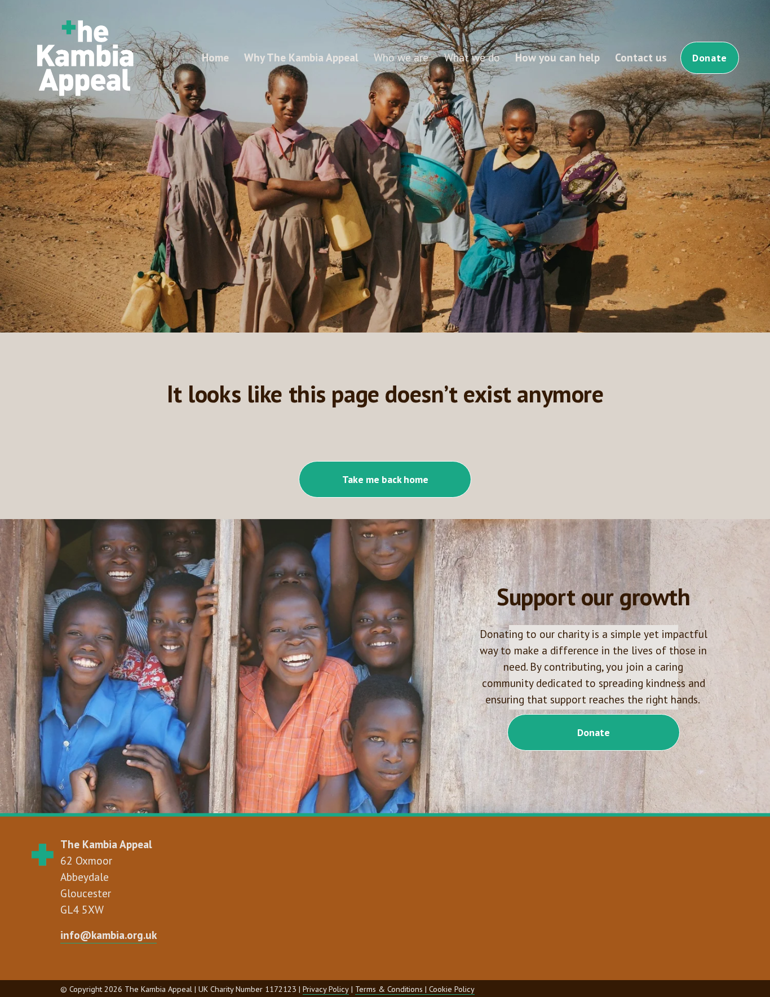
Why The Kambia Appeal (301, 57)
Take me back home (385, 479)
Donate (709, 57)
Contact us (641, 57)
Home (215, 57)
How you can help (557, 57)
